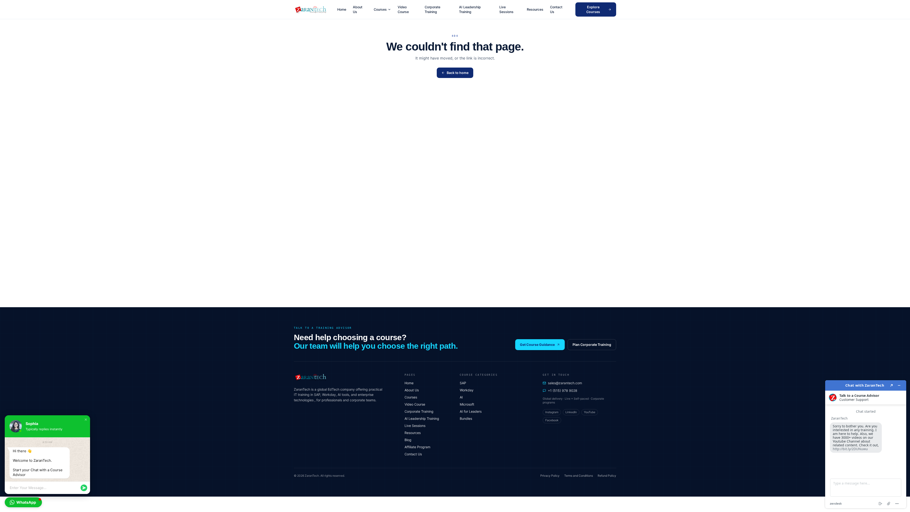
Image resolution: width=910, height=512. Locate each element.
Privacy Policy (550, 475)
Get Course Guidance (537, 345)
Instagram (551, 412)
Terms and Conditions (578, 475)
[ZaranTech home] (311, 9)
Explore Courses (593, 9)
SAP (463, 383)
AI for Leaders (471, 411)
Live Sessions (506, 9)
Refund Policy (607, 475)
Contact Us (556, 9)
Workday (466, 390)
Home (341, 9)
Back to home (458, 73)
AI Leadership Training (470, 9)
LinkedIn (571, 412)
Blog (408, 440)
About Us (357, 9)
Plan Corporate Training (592, 345)
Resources (535, 9)
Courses (380, 9)
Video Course (403, 9)
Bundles (466, 418)
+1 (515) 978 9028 (562, 391)
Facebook (552, 420)
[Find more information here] (865, 444)
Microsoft (467, 404)
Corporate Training (432, 9)
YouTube (589, 412)
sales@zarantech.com (565, 383)
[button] (85, 419)
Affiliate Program (417, 447)
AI (461, 397)
